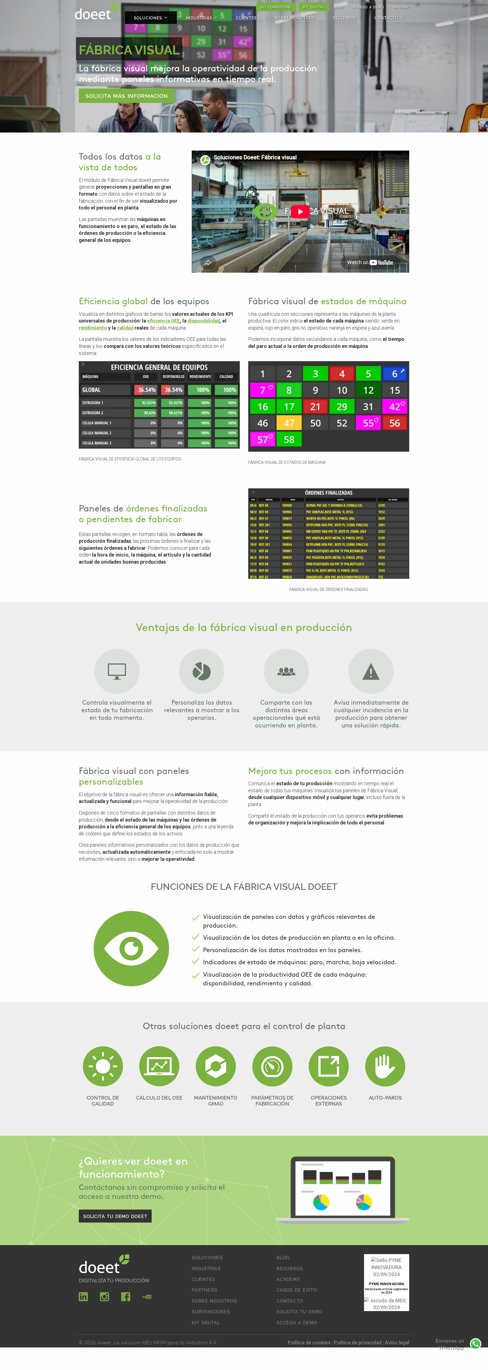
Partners (204, 1290)
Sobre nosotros (295, 17)
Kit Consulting (276, 7)
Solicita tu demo (299, 1311)
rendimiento (93, 328)
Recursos (344, 17)
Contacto (386, 17)
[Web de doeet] (104, 1264)
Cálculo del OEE (159, 1097)
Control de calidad (103, 1100)
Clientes (246, 17)
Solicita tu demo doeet (115, 1216)
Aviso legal (397, 1342)
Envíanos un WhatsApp (449, 1344)
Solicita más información (127, 95)
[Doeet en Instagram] (104, 1299)
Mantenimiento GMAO (216, 1100)
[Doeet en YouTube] (146, 1299)
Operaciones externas (329, 1100)
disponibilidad (204, 321)
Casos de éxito (296, 1290)
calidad (125, 328)
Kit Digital (313, 7)
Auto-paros (385, 1097)
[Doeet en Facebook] (125, 1299)
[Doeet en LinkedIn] (83, 1299)
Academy (288, 1279)
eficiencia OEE (163, 321)
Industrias (199, 17)
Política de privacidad (358, 1342)
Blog (339, 7)
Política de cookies (310, 1342)
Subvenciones (211, 1311)
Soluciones (148, 17)
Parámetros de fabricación (272, 1100)
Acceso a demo (368, 7)
